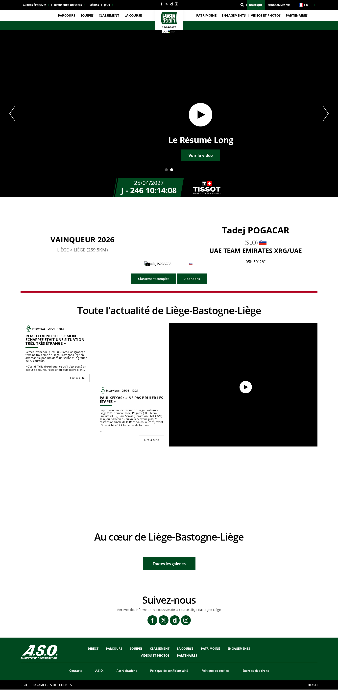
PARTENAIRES (297, 15)
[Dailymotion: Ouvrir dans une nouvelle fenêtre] (171, 3)
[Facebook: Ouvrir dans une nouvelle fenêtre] (161, 3)
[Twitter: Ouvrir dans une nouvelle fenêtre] (166, 3)
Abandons (192, 278)
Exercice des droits (255, 671)
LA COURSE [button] (133, 15)
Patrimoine (206, 15)
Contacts (75, 671)
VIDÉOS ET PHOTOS (266, 15)
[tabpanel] (169, 113)
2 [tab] (171, 169)
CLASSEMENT (109, 15)
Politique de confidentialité (169, 671)
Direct (93, 648)
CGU (24, 685)
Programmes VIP (279, 5)
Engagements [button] (234, 15)
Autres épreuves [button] (35, 5)
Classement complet (153, 278)
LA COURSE (185, 648)
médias (94, 5)
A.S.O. (99, 671)
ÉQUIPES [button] (87, 15)
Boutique (256, 5)
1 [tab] (166, 169)
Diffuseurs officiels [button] (68, 5)
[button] (242, 5)
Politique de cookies (215, 671)
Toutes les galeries (169, 563)
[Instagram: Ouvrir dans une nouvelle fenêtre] (176, 3)
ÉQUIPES (136, 648)
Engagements (238, 648)
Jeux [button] (107, 5)
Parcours (66, 15)
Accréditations (127, 671)
